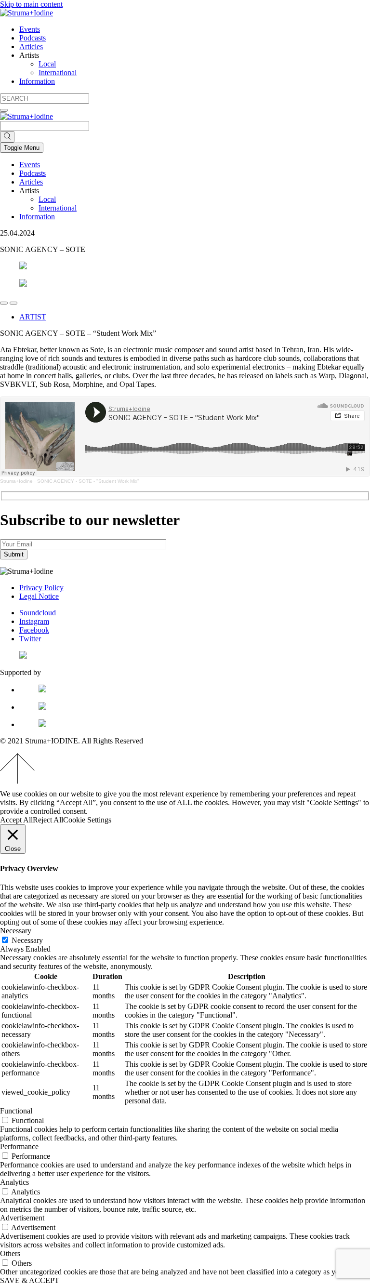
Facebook (34, 630)
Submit (14, 554)
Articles (31, 46)
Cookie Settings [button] (87, 820)
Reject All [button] (48, 820)
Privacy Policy (41, 587)
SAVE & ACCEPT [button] (29, 1280)
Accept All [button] (16, 820)
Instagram (34, 621)
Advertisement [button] (22, 1218)
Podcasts (32, 38)
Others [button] (10, 1253)
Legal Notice (39, 596)
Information (37, 81)
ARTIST (32, 317)
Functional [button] (16, 1111)
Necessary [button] (15, 931)
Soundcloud (37, 613)
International (58, 72)
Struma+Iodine (16, 481)
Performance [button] (19, 1146)
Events (29, 29)
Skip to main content (31, 4)
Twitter (30, 639)
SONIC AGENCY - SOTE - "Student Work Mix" (88, 481)
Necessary (27, 940)
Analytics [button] (14, 1182)
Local (47, 64)
